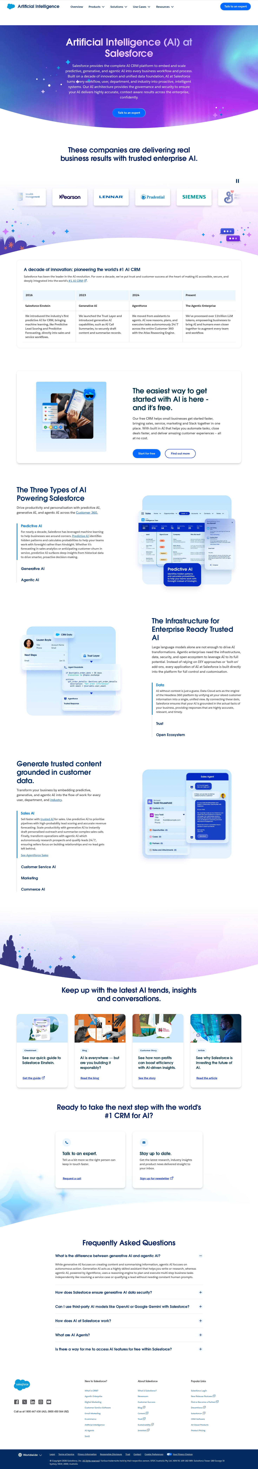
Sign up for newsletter (154, 1178)
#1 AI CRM (75, 281)
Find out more (180, 453)
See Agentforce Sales (34, 855)
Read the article (206, 1078)
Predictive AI (80, 536)
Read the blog (90, 1078)
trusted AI (47, 819)
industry (56, 800)
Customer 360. (87, 513)
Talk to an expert (129, 113)
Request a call (72, 1178)
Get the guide (32, 1078)
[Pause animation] (237, 181)
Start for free (146, 453)
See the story (147, 1078)
